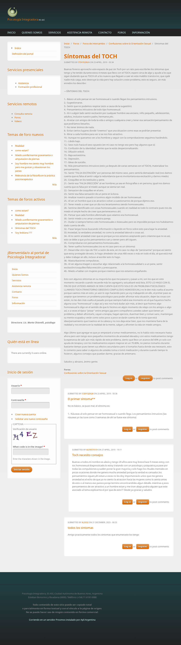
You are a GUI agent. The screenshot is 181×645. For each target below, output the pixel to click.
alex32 (85, 522)
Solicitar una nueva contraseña (31, 419)
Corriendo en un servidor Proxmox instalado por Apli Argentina (62, 619)
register (145, 378)
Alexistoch (92, 449)
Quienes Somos (32, 32)
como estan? (22, 150)
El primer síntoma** (81, 399)
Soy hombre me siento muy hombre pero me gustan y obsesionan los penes (34, 167)
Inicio (11, 32)
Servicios (54, 32)
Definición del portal (22, 53)
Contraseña (18, 400)
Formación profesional (30, 86)
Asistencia (23, 83)
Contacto (105, 32)
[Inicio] (62, 12)
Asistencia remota (79, 32)
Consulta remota (23, 113)
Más (54, 184)
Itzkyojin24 (84, 62)
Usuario (16, 385)
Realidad (19, 145)
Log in (128, 378)
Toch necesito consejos (87, 455)
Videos (18, 121)
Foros (122, 32)
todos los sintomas (80, 528)
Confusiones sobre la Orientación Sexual (130, 43)
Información (141, 32)
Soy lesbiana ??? (23, 232)
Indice (18, 48)
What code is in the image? (29, 446)
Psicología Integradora (22, 19)
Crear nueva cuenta (25, 414)
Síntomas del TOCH (25, 228)
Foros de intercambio (94, 43)
